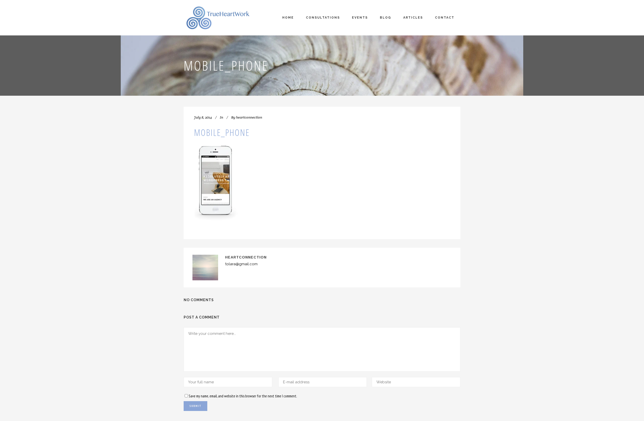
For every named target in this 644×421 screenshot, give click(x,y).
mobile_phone (222, 132)
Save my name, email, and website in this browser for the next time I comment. (243, 396)
